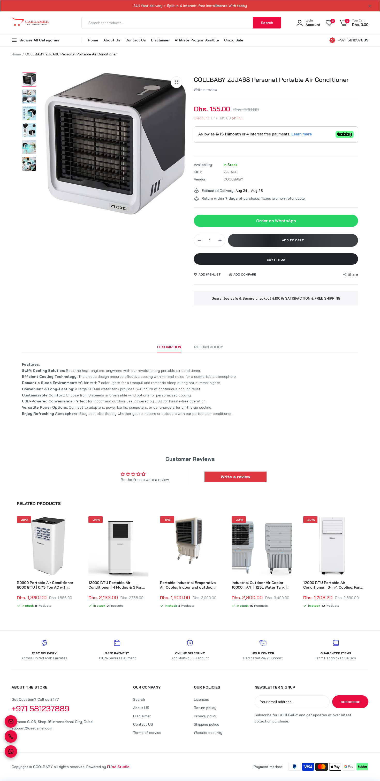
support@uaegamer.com (32, 728)
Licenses (201, 699)
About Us (111, 40)
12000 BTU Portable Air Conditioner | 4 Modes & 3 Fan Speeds (115, 585)
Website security (208, 732)
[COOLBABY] (30, 23)
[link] (72, 525)
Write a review (205, 90)
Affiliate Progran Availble (197, 40)
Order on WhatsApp (276, 220)
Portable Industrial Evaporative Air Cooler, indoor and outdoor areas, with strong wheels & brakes (188, 585)
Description (169, 347)
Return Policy (208, 347)
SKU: (198, 172)
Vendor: (200, 179)
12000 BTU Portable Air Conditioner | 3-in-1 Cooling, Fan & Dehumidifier (331, 585)
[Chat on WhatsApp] (11, 751)
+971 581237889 (353, 40)
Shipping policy (206, 724)
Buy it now (276, 260)
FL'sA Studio (118, 766)
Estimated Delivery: (218, 190)
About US (141, 707)
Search (139, 699)
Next (368, 562)
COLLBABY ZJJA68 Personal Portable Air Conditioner (271, 79)
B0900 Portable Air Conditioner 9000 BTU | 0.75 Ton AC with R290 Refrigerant (45, 585)
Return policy (205, 707)
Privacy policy (205, 716)
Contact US (143, 724)
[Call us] (11, 736)
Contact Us (135, 40)
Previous (11, 562)
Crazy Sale (233, 40)
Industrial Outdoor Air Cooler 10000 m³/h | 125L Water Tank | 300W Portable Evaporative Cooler (259, 585)
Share (353, 274)
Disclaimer (160, 40)
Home (93, 40)
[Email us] (11, 721)
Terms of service (147, 732)
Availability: (203, 164)
